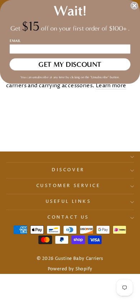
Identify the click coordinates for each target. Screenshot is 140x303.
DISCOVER (68, 170)
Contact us (68, 217)
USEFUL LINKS (68, 202)
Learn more (111, 86)
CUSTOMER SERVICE (68, 186)
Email (15, 40)
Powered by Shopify (70, 269)
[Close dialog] (134, 5)
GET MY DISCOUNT (70, 64)
